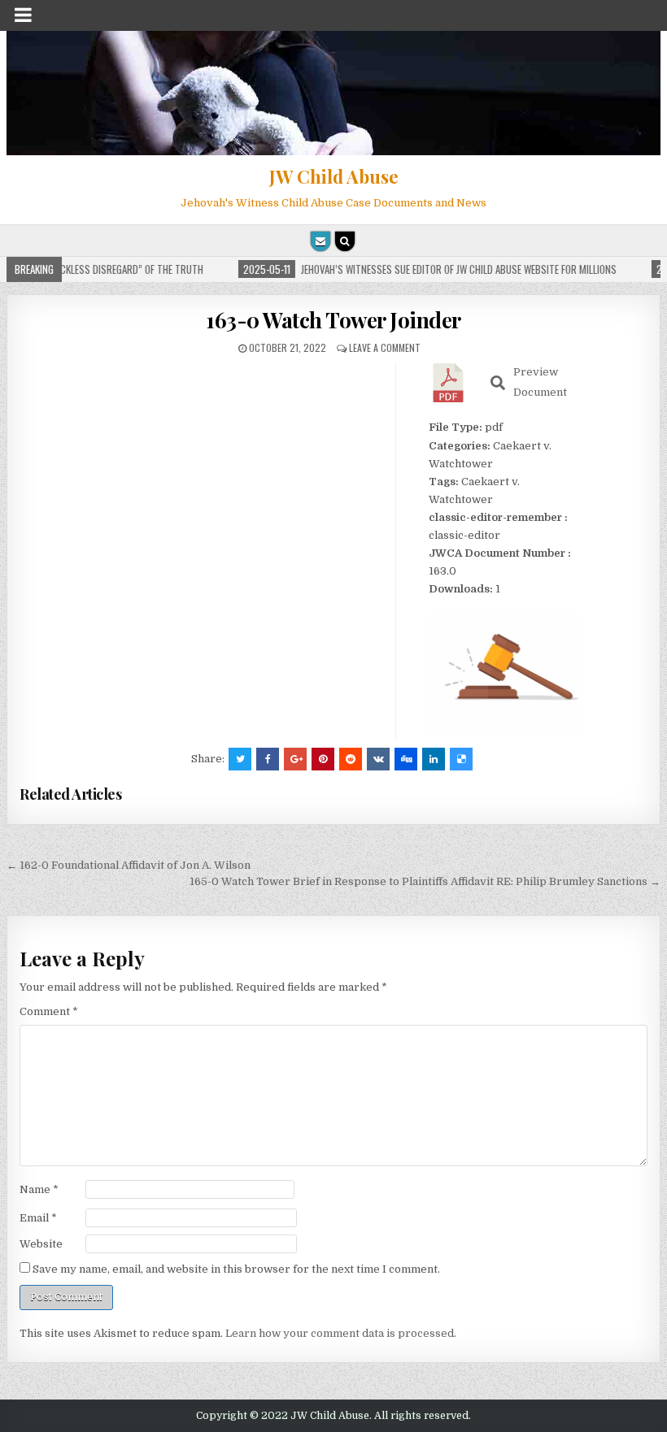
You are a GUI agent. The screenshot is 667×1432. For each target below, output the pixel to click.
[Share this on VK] (378, 759)
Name (39, 1189)
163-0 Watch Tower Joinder (333, 320)
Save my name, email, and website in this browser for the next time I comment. (236, 1269)
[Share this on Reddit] (350, 759)
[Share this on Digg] (406, 759)
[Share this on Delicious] (461, 759)
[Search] (345, 241)
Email (38, 1218)
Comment (49, 1011)
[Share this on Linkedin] (433, 759)
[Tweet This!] (240, 759)
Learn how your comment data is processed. (340, 1333)
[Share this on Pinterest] (323, 759)
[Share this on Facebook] (267, 759)
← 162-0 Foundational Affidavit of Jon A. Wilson (129, 865)
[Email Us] (320, 241)
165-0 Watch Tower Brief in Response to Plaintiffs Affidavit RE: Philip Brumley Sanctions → (425, 881)
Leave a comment (385, 347)
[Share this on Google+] (295, 759)
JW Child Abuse (334, 176)
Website (41, 1244)
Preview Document (540, 382)
